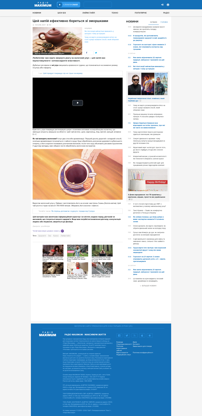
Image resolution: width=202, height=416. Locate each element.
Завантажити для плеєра (142, 346)
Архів (135, 342)
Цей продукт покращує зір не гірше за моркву (63, 73)
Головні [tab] (164, 22)
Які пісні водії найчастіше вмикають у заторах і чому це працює (99, 32)
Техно (115, 13)
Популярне (141, 13)
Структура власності (124, 344)
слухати (70, 5)
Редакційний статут (123, 355)
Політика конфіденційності (143, 353)
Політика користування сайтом (121, 348)
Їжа (49, 236)
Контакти (136, 344)
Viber (62, 231)
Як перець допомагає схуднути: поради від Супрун (73, 211)
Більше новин (149, 286)
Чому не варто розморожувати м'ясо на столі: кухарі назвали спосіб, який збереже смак (102, 39)
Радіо (166, 13)
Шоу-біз (62, 13)
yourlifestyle (45, 226)
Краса (55, 236)
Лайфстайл (88, 13)
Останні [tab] (153, 22)
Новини (37, 13)
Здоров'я (42, 236)
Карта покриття (122, 353)
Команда (119, 342)
